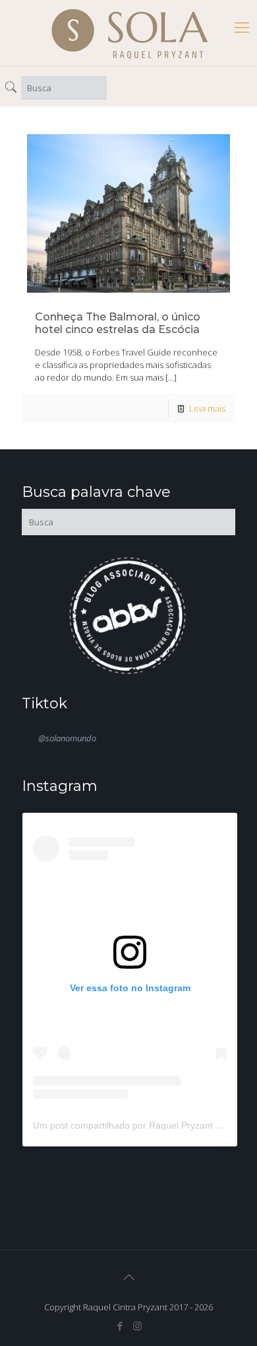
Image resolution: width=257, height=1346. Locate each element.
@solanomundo (67, 738)
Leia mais (207, 408)
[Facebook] (120, 1325)
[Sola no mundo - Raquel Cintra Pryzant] (130, 33)
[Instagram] (137, 1325)
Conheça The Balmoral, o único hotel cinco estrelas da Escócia (117, 323)
